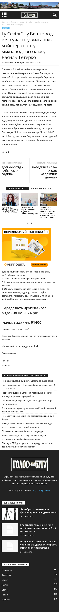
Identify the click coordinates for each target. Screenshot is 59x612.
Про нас (6, 360)
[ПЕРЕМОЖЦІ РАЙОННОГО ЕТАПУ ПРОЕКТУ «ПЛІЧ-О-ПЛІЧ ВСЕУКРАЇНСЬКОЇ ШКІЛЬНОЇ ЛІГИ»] (48, 199)
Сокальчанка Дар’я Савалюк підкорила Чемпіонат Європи (29, 210)
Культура (6, 575)
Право (5, 594)
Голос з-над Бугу (15, 62)
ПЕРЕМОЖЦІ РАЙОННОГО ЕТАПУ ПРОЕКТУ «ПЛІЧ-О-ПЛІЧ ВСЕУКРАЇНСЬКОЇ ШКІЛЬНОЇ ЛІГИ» (47, 212)
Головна (5, 22)
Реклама (6, 365)
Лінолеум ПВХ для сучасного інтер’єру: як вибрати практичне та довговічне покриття (27, 445)
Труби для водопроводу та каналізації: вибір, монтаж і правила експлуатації (29, 410)
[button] (54, 15)
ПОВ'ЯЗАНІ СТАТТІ (17, 188)
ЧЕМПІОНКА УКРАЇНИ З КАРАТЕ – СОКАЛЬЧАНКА (10, 210)
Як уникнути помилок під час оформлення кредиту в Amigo (28, 418)
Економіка (7, 570)
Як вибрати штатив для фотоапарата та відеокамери (28, 381)
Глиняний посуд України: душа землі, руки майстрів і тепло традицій (28, 402)
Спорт (5, 28)
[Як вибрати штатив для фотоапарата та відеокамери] (10, 514)
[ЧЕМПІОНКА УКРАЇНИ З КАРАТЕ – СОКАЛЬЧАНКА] (10, 199)
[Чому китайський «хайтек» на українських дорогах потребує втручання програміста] (10, 546)
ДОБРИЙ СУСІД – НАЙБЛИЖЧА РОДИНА (12, 170)
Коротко (6, 599)
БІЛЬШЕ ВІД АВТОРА (41, 188)
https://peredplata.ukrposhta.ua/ (30, 278)
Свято (5, 590)
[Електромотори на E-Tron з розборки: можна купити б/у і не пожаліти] (10, 529)
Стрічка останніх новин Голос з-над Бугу (24, 375)
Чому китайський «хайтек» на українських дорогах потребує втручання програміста (27, 395)
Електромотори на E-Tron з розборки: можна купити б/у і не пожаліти (29, 387)
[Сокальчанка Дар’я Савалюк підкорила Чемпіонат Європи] (29, 199)
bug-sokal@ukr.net (41, 490)
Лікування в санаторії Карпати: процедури (22, 431)
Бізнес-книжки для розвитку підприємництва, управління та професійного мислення (24, 437)
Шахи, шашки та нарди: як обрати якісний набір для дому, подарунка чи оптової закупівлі (27, 425)
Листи (5, 585)
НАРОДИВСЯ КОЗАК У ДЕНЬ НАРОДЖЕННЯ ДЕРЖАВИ (44, 172)
